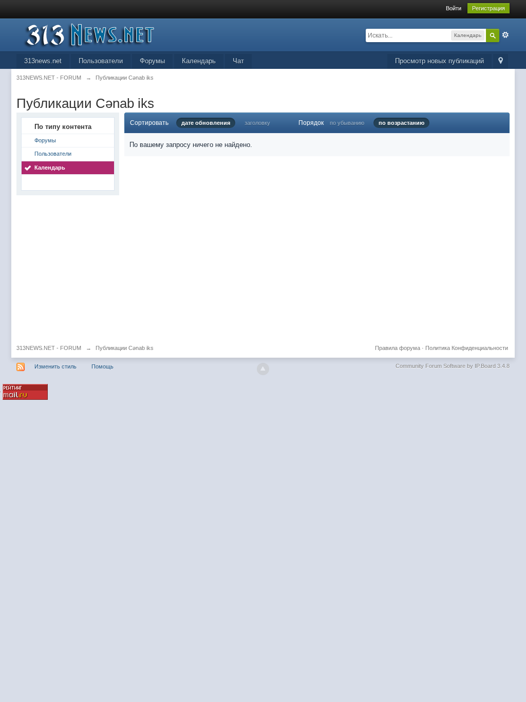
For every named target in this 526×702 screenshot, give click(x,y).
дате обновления (205, 123)
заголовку (257, 123)
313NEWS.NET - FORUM (48, 348)
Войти (453, 8)
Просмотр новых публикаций (439, 61)
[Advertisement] (263, 267)
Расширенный (505, 35)
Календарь (199, 61)
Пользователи (101, 61)
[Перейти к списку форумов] (108, 34)
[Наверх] (263, 369)
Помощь (102, 366)
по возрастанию (401, 123)
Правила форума (397, 348)
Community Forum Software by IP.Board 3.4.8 (453, 366)
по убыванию (347, 123)
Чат (238, 61)
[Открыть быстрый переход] (500, 61)
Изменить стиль (55, 366)
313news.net (43, 61)
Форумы (152, 61)
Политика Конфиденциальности (466, 348)
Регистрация (488, 8)
